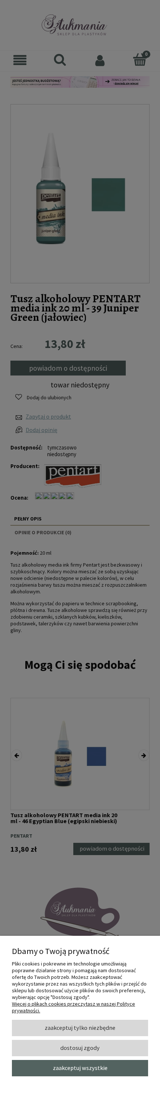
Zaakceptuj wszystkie (80, 1067)
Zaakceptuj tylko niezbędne (80, 1027)
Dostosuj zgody (80, 1047)
